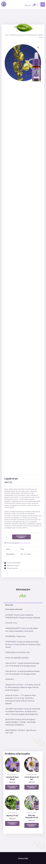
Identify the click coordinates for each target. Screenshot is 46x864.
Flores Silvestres (30, 35)
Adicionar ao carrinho (21, 536)
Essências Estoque (16, 35)
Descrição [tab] (9, 605)
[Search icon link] (37, 4)
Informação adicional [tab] (13, 609)
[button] (38, 47)
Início (7, 35)
